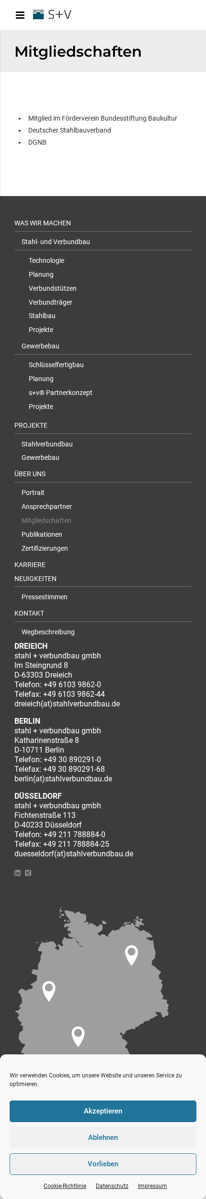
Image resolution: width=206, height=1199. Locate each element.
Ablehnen (103, 1137)
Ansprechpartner (47, 506)
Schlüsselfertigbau (56, 365)
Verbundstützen (53, 288)
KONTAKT (29, 613)
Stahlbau (42, 316)
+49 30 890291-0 (72, 759)
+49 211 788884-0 (74, 834)
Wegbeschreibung (48, 632)
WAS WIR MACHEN (42, 223)
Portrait (33, 492)
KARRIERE (30, 565)
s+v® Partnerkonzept (60, 392)
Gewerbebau (40, 346)
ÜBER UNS (30, 474)
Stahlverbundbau (47, 444)
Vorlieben (103, 1164)
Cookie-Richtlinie (65, 1186)
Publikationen (42, 534)
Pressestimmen (45, 597)
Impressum (152, 1186)
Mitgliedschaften (46, 520)
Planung (41, 274)
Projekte (41, 330)
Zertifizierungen (45, 548)
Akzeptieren (103, 1111)
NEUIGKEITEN (35, 578)
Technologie (46, 260)
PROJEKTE (30, 425)
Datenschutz (112, 1186)
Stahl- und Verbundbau (56, 242)
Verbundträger (50, 302)
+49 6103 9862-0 (72, 684)
